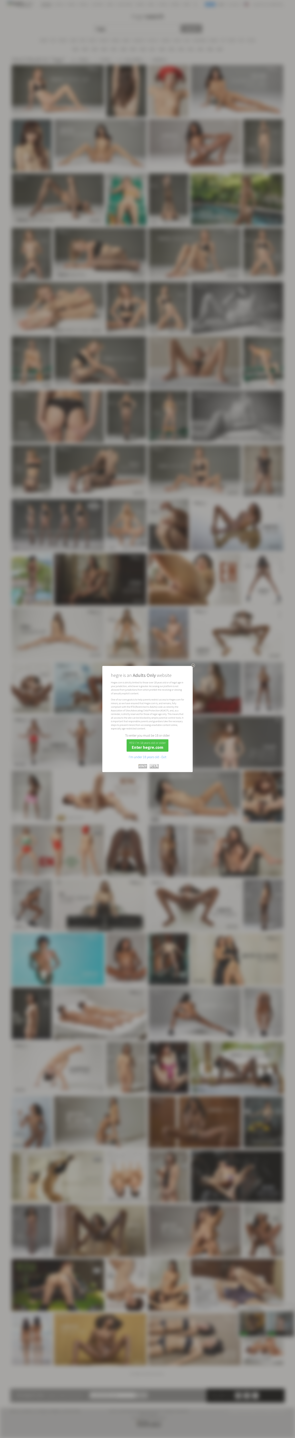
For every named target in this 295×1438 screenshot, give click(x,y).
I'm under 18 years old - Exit (147, 757)
